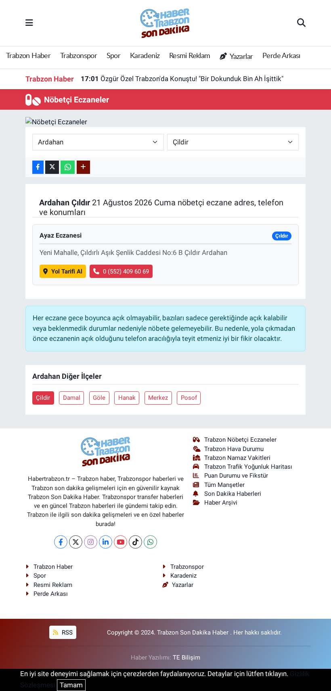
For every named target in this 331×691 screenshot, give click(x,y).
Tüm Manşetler (224, 485)
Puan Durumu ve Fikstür (236, 475)
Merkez (158, 397)
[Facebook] (60, 542)
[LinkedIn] (105, 542)
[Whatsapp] (150, 542)
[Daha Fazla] (83, 167)
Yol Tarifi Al (66, 271)
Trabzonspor (78, 56)
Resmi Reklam (189, 56)
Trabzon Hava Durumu (234, 449)
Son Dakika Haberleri (232, 493)
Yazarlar (240, 57)
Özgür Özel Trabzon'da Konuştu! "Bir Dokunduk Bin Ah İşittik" (182, 79)
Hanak (127, 397)
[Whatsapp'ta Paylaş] (68, 167)
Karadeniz (145, 56)
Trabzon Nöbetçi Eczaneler (240, 439)
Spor (114, 56)
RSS (66, 632)
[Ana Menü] (29, 23)
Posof (189, 397)
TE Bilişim (186, 657)
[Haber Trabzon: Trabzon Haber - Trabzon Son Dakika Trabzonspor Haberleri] (165, 22)
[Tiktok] (135, 542)
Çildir (43, 397)
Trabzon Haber (28, 56)
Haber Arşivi (220, 502)
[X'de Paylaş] (52, 167)
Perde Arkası (281, 56)
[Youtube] (120, 542)
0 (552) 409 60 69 (126, 271)
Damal (71, 397)
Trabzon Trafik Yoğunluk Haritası (248, 466)
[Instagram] (90, 542)
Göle (99, 397)
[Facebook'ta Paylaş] (38, 167)
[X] (75, 542)
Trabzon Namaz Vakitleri (237, 457)
